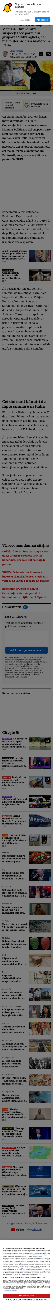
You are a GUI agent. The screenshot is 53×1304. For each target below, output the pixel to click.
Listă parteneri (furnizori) (10, 1290)
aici (22, 1268)
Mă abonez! (42, 19)
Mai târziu (25, 19)
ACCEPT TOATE (26, 1296)
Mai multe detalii (37, 1256)
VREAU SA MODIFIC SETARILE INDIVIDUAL (26, 1300)
